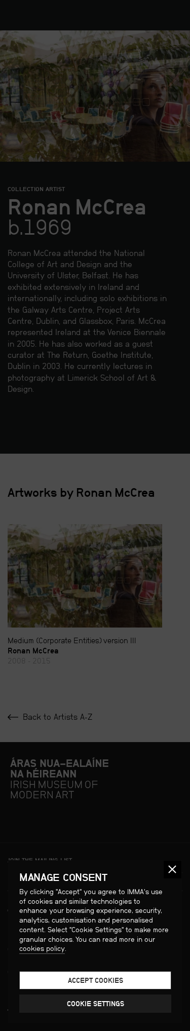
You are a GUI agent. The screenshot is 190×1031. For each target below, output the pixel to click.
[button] (172, 869)
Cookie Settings (95, 1004)
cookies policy (42, 948)
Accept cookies (95, 980)
